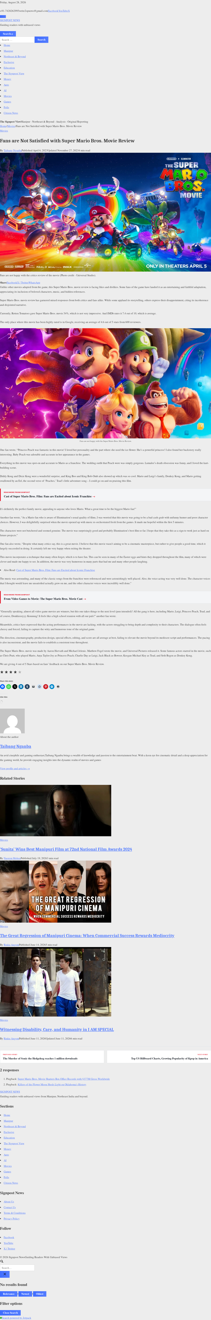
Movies (8, 96)
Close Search (10, 1313)
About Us (9, 1201)
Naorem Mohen (12, 858)
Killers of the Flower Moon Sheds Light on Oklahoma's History (52, 1084)
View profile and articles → (15, 768)
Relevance (9, 1294)
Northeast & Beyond (15, 56)
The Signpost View (14, 73)
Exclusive (9, 62)
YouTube (63, 11)
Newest (25, 1294)
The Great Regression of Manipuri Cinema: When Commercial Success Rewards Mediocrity (87, 935)
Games (7, 101)
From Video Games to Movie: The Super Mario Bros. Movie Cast (45, 599)
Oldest (39, 1294)
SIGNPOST (10, 20)
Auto (6, 85)
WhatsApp (34, 282)
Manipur (8, 51)
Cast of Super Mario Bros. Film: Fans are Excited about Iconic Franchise (49, 496)
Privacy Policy (12, 1218)
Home (7, 45)
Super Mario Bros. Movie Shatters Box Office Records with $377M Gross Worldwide (64, 1079)
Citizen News (11, 113)
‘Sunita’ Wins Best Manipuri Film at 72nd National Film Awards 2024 (66, 849)
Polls (6, 107)
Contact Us (10, 1207)
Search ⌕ (8, 34)
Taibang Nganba (13, 150)
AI (5, 90)
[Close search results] (5, 1274)
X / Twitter (23, 282)
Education (9, 67)
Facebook (53, 11)
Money (7, 79)
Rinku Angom (11, 944)
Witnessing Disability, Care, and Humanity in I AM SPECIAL (57, 1029)
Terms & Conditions (15, 1213)
